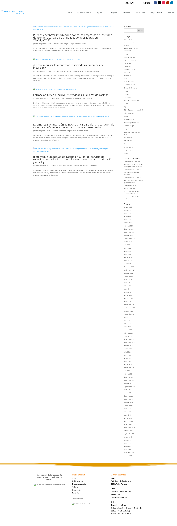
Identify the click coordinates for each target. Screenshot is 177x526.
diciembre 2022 (129, 339)
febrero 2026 (128, 226)
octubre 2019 (128, 402)
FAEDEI (126, 104)
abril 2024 (127, 292)
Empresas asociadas (79, 484)
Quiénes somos (83, 13)
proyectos (127, 129)
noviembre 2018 (129, 428)
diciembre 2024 (129, 267)
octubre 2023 (128, 311)
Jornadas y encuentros (131, 123)
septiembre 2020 (129, 387)
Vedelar (126, 153)
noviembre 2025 (129, 232)
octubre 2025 (128, 235)
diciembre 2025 (129, 229)
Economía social (58, 44)
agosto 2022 (128, 349)
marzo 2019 (128, 418)
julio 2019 (127, 409)
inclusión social (129, 119)
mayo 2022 (127, 358)
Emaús (126, 91)
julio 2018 (127, 440)
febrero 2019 (128, 421)
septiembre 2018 (129, 434)
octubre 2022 (128, 346)
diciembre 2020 (129, 377)
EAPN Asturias (129, 82)
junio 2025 (127, 248)
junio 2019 (127, 412)
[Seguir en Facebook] (155, 2)
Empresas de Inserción (78, 44)
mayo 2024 (127, 289)
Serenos (126, 144)
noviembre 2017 (129, 453)
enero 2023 (128, 336)
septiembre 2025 (129, 238)
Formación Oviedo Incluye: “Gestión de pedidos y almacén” (133, 172)
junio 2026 (127, 213)
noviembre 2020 (129, 380)
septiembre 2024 (129, 276)
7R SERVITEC (128, 40)
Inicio (70, 13)
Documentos (140, 13)
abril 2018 (127, 450)
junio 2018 (127, 443)
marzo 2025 (128, 257)
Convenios (127, 63)
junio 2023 (127, 324)
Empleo (66, 44)
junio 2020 (127, 393)
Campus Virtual (156, 13)
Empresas (99, 13)
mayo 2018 (127, 446)
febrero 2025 (128, 261)
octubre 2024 (128, 273)
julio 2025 (127, 245)
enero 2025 (128, 264)
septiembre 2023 (129, 314)
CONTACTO (145, 3)
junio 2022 (127, 355)
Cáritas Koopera (129, 57)
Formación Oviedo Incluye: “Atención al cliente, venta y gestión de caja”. (133, 180)
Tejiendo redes (129, 150)
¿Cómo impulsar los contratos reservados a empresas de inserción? (68, 66)
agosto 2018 (128, 437)
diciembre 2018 (129, 424)
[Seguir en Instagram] (163, 2)
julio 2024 (127, 283)
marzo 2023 (128, 330)
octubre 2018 (128, 431)
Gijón (125, 107)
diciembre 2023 (129, 305)
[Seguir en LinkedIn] (171, 2)
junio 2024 (127, 286)
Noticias (126, 13)
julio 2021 (127, 371)
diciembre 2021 (129, 368)
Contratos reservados (64, 71)
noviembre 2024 (129, 270)
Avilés (55, 71)
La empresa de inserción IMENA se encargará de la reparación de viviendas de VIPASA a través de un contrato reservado (73, 126)
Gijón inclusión (129, 113)
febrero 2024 (128, 298)
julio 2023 (127, 320)
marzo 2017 (128, 456)
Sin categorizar (129, 147)
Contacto (170, 13)
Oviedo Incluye (94, 71)
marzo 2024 (128, 295)
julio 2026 (127, 210)
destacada (127, 75)
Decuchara (55, 98)
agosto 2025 (128, 242)
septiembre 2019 (129, 405)
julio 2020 (127, 390)
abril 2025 (127, 254)
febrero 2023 (128, 333)
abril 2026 (127, 220)
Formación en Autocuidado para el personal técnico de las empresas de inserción (133, 164)
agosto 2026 (128, 207)
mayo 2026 (127, 216)
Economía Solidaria (130, 88)
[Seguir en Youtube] (167, 2)
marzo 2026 (128, 223)
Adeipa (38, 44)
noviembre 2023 (129, 308)
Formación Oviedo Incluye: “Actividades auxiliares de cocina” (70, 95)
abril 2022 (127, 361)
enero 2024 (128, 301)
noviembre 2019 (129, 399)
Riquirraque (93, 166)
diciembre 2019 (129, 396)
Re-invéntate (128, 138)
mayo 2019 (127, 415)
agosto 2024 (128, 279)
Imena (86, 131)
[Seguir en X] (159, 2)
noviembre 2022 (129, 343)
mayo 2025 (127, 251)
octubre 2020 (128, 383)
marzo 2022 (128, 364)
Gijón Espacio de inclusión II (133, 110)
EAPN (126, 78)
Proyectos (114, 13)
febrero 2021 (128, 374)
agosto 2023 (128, 317)
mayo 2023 (127, 327)
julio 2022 (127, 352)
